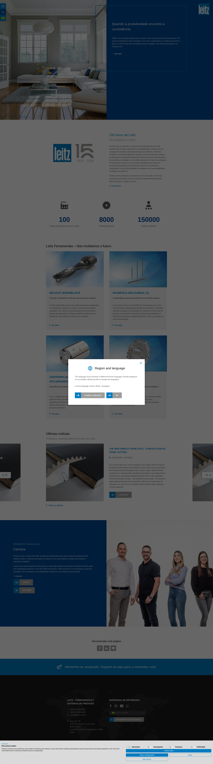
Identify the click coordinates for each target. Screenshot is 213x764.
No (117, 395)
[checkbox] (128, 747)
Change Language (92, 395)
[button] (6, 744)
